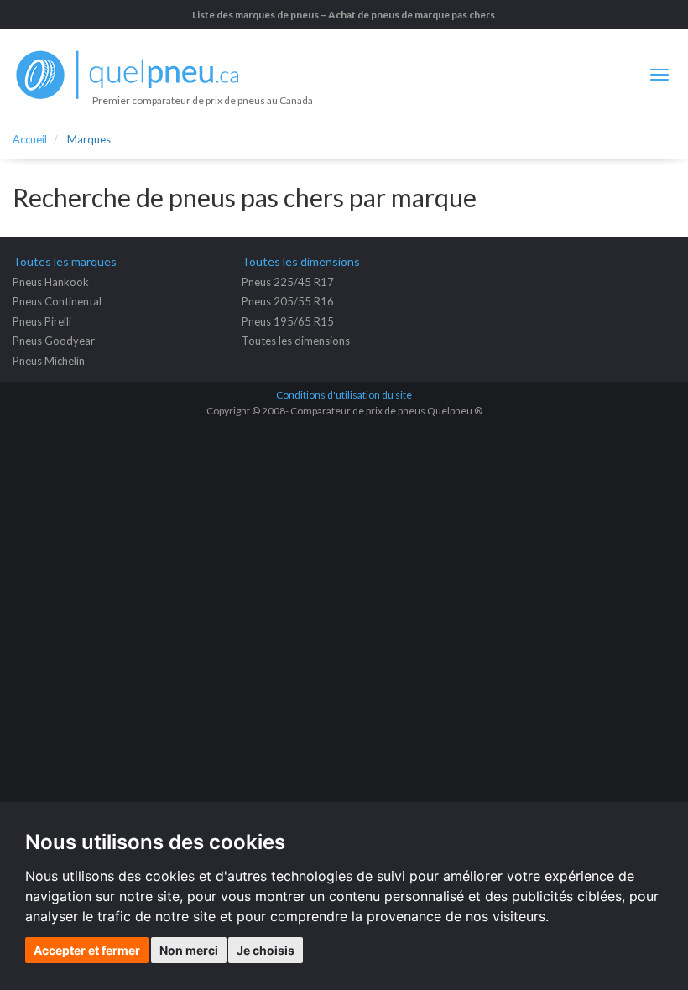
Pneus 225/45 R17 (288, 282)
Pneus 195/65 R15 (288, 321)
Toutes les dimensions (296, 340)
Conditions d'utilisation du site (344, 394)
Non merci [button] (188, 950)
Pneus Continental (57, 301)
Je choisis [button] (265, 950)
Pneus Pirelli (42, 321)
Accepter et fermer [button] (87, 950)
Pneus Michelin (49, 360)
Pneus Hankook (51, 282)
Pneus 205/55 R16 (288, 301)
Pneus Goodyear (54, 340)
